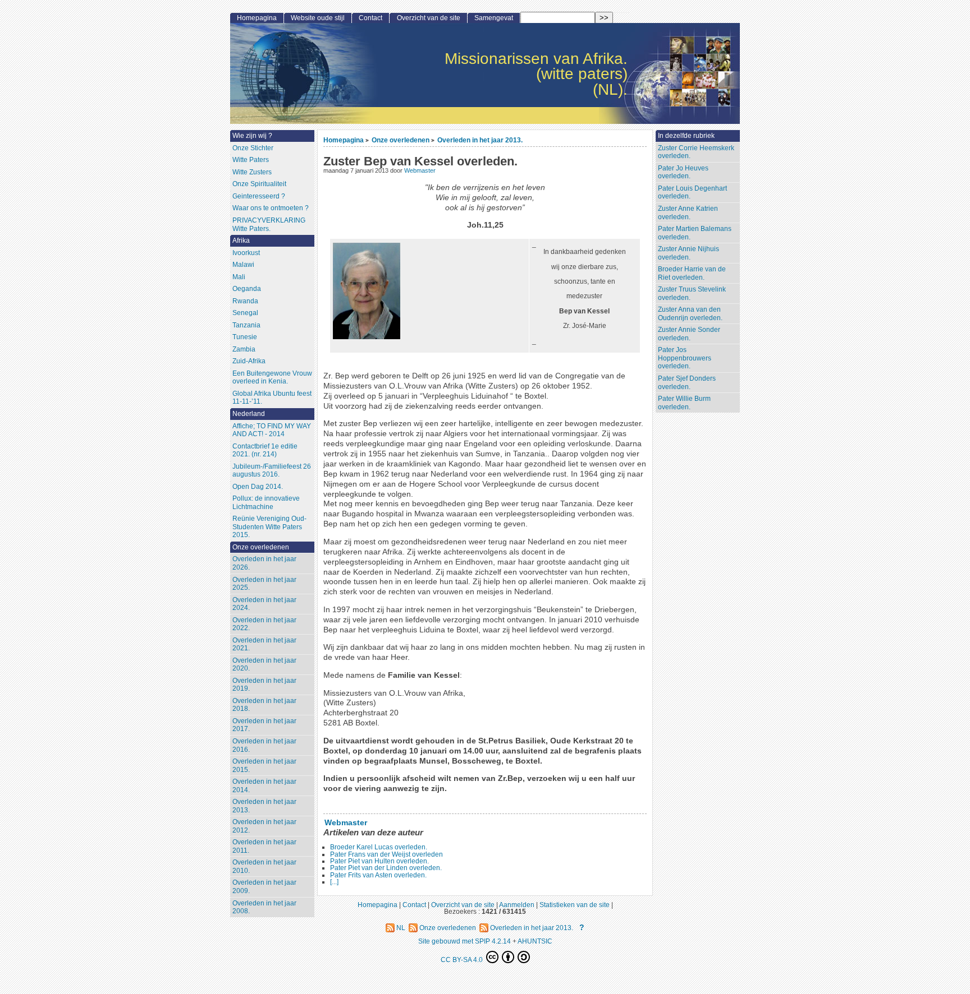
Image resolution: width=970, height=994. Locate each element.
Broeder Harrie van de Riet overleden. (692, 273)
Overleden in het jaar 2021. (264, 644)
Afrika (241, 240)
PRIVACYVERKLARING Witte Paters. (268, 224)
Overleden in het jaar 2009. (264, 887)
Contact (370, 18)
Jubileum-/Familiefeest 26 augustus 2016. (271, 471)
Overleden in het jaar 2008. (264, 907)
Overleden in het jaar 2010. (264, 866)
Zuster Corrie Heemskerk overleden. (696, 152)
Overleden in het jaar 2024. (264, 604)
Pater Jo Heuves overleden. (683, 172)
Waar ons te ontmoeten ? (270, 208)
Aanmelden (516, 904)
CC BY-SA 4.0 (462, 959)
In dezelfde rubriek (686, 136)
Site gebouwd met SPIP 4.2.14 (464, 941)
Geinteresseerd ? (258, 196)
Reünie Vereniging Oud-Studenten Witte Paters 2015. (269, 527)
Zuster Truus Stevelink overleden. (692, 293)
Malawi (243, 265)
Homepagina (343, 140)
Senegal (245, 313)
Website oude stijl (318, 18)
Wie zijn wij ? (252, 136)
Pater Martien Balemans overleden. (694, 233)
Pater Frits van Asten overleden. (378, 875)
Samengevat (493, 18)
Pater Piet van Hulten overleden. (379, 861)
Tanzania (246, 325)
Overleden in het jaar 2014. (264, 786)
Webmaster (420, 170)
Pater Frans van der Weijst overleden (386, 854)
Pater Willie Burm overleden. (684, 403)
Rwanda (245, 301)
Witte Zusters (252, 172)
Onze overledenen (400, 140)
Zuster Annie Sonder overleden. (689, 334)
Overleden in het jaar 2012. (264, 826)
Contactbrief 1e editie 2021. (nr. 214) (265, 450)
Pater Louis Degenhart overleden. (692, 192)
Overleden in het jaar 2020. (264, 664)
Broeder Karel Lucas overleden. (378, 847)
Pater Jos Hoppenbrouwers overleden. (684, 358)
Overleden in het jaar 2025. (264, 584)
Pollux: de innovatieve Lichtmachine (266, 502)
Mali (238, 277)
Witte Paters (250, 160)
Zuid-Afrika (249, 361)
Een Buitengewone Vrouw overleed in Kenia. (272, 377)
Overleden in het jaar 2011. (264, 846)
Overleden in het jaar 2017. (264, 725)
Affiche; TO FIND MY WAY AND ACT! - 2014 (271, 430)
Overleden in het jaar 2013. (480, 140)
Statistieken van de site (574, 904)
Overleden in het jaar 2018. (264, 705)
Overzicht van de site (428, 18)
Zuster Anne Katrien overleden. (688, 213)
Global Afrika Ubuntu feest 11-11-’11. (272, 398)
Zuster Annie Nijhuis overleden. (688, 253)
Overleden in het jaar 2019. (264, 685)
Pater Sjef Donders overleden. (687, 383)
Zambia (243, 349)
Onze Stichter (252, 148)
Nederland (248, 414)
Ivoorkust (246, 253)
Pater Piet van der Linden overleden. (386, 868)
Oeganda (246, 289)
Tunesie (244, 337)
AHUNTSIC (535, 941)
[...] (334, 882)
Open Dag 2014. (257, 487)
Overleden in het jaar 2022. (264, 624)
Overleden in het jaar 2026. (264, 563)
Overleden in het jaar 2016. (264, 745)
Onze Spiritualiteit (259, 184)
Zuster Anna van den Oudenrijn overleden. (690, 314)
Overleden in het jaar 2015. (264, 765)
